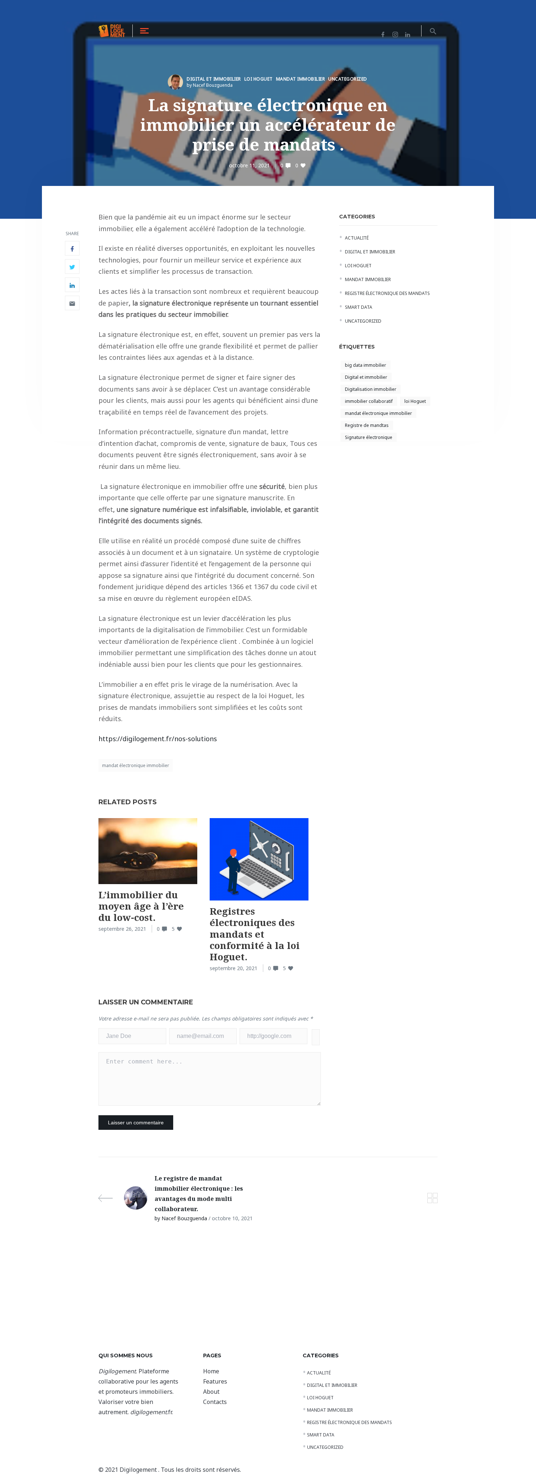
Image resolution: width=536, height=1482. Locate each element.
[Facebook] (383, 31)
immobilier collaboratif (369, 401)
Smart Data (358, 307)
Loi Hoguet (258, 79)
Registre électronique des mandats (387, 293)
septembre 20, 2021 (233, 968)
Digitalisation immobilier (370, 389)
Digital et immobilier (214, 79)
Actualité (357, 238)
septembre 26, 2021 (122, 928)
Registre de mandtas (367, 425)
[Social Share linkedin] (72, 284)
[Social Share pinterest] (72, 303)
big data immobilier (365, 365)
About (211, 1392)
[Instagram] (395, 31)
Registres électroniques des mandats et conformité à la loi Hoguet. (255, 934)
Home (211, 1371)
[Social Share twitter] (72, 266)
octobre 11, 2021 (249, 165)
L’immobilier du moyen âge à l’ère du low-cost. (141, 906)
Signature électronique (368, 437)
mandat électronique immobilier (135, 765)
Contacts (215, 1402)
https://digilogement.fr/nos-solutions (157, 738)
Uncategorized (347, 79)
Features (215, 1381)
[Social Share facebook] (72, 248)
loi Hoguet (415, 401)
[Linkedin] (407, 31)
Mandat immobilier (300, 79)
